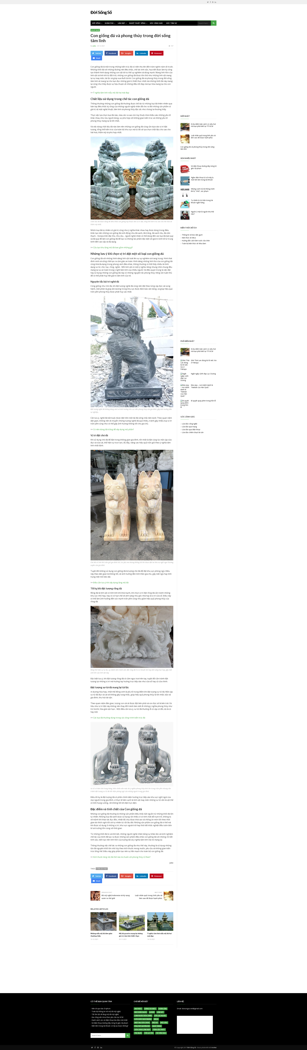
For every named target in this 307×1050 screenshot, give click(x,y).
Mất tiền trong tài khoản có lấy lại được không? (110, 1026)
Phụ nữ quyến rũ (142, 1026)
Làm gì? (160, 1012)
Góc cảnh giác (156, 23)
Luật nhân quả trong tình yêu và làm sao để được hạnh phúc (203, 136)
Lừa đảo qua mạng (189, 426)
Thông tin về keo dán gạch (192, 235)
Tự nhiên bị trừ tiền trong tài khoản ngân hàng (202, 201)
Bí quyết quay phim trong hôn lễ (203, 401)
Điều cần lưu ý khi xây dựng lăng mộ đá (110, 582)
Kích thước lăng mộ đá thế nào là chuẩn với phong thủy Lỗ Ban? (122, 857)
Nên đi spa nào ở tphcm (101, 1008)
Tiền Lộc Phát (159, 1030)
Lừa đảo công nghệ (189, 424)
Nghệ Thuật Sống (137, 23)
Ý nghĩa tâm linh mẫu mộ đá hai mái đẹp (111, 92)
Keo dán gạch (141, 1012)
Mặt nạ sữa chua (142, 1023)
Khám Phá (109, 23)
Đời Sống (96, 23)
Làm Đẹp (121, 23)
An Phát (138, 1009)
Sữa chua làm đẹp (142, 1030)
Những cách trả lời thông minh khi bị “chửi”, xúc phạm (203, 190)
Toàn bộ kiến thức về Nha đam (194, 243)
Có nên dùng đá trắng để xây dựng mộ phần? (113, 429)
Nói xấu (164, 1023)
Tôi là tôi (149, 1033)
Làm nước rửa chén (143, 1016)
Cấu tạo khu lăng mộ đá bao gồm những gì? (113, 247)
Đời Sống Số (191, 1047)
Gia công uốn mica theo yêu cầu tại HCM (107, 1017)
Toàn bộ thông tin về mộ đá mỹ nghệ (106, 1011)
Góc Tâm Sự (171, 23)
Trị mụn (138, 1033)
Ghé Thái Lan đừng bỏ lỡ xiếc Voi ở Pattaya (203, 361)
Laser (152, 1012)
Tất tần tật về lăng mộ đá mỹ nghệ (105, 1014)
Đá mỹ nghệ (95, 30)
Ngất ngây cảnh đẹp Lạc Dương (203, 374)
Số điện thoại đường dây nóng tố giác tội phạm (203, 167)
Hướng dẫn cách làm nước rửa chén (196, 240)
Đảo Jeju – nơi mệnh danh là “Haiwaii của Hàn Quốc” (202, 386)
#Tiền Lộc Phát (101, 869)
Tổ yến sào (161, 1033)
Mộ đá (155, 1023)
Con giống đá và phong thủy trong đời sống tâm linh (197, 148)
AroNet (213, 1047)
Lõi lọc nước (160, 1016)
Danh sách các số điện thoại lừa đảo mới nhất (109, 1020)
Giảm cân (163, 1009)
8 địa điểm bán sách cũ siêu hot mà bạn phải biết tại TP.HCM (203, 125)
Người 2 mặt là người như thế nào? (202, 213)
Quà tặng (157, 1026)
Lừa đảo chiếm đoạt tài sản (193, 432)
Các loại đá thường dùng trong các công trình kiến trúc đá (119, 717)
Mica (156, 1019)
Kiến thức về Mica (189, 238)
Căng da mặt (150, 1009)
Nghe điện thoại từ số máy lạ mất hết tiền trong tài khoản (202, 178)
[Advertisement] (198, 70)
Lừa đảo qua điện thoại (191, 429)
